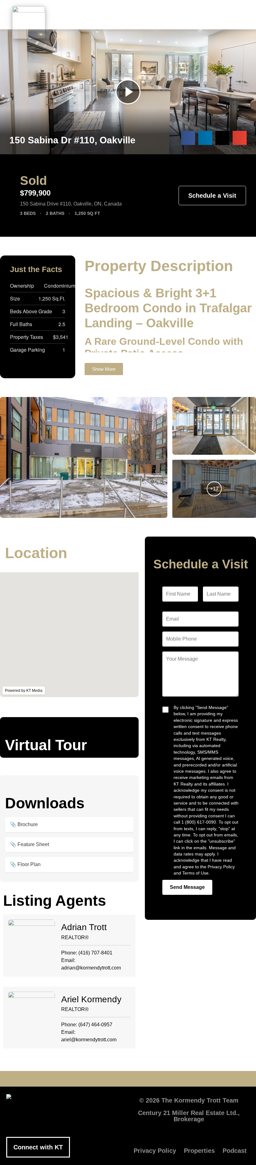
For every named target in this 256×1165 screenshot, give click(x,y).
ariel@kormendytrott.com (88, 1039)
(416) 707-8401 (95, 952)
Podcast (235, 1150)
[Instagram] (146, 1078)
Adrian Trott (84, 927)
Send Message (187, 887)
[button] (148, 19)
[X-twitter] (90, 1078)
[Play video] (128, 91)
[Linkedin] (128, 1078)
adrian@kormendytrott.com (91, 967)
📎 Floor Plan (25, 864)
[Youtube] (109, 1078)
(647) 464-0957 (95, 1024)
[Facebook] (71, 1078)
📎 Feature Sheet (29, 844)
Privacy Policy (155, 1150)
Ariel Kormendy (91, 999)
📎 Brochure (24, 824)
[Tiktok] (165, 1078)
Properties (199, 1150)
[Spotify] (184, 1078)
